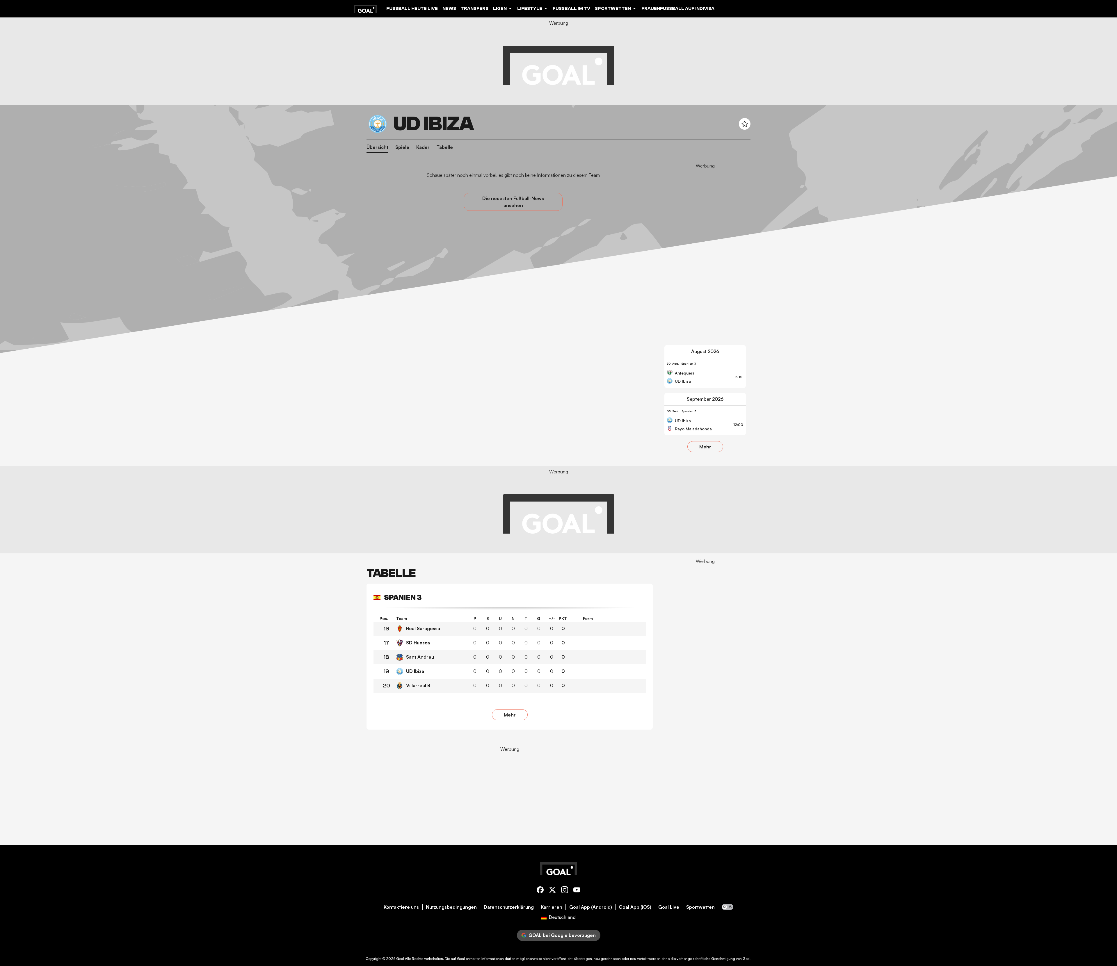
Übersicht (377, 147)
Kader (423, 147)
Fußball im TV (571, 8)
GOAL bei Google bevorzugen (562, 935)
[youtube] (576, 891)
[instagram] (564, 891)
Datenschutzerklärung (509, 907)
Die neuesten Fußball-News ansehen (513, 201)
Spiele (402, 147)
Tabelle (445, 147)
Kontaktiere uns (401, 907)
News (449, 8)
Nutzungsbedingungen (451, 907)
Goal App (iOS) (635, 907)
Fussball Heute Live (412, 8)
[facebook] (540, 891)
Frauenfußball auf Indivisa (677, 8)
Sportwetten (700, 907)
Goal (400, 958)
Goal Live (668, 907)
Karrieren (551, 907)
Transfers (474, 8)
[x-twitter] (552, 891)
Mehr (705, 447)
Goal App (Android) (590, 907)
